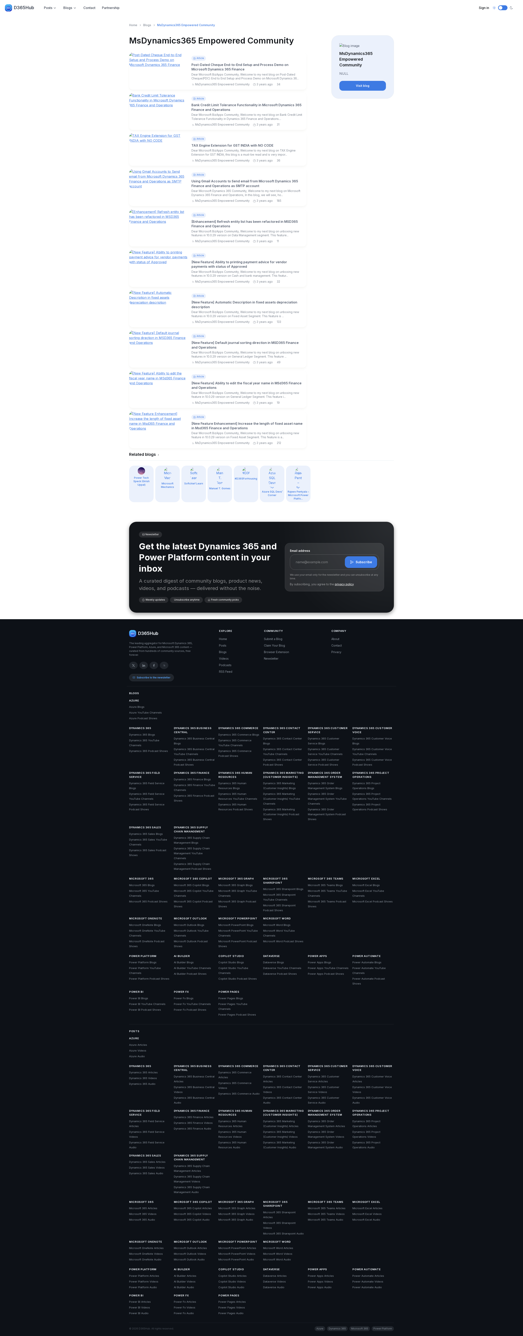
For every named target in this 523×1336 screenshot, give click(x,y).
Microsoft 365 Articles (143, 1208)
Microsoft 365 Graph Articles (236, 1208)
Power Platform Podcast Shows (149, 978)
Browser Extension (276, 652)
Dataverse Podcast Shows (280, 973)
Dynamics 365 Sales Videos (147, 1167)
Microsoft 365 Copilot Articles (193, 1208)
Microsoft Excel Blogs (366, 885)
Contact (89, 8)
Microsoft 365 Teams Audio (325, 1219)
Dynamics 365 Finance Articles (193, 1117)
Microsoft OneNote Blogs (145, 925)
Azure (134, 700)
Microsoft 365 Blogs (142, 885)
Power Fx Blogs (183, 998)
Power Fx (181, 991)
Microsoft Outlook (190, 918)
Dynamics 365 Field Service (144, 774)
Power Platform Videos (143, 1281)
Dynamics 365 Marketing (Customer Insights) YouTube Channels (281, 798)
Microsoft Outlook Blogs (189, 925)
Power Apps (317, 956)
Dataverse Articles (275, 1275)
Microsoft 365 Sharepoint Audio (283, 1233)
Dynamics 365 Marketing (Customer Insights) (283, 774)
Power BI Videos (139, 1307)
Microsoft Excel (366, 878)
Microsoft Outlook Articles (190, 1248)
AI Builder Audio (184, 1287)
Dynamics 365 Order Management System (325, 774)
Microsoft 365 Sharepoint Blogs (283, 889)
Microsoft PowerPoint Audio (236, 1259)
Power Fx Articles (185, 1301)
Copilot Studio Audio (231, 1287)
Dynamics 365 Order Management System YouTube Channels (327, 798)
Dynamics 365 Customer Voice (372, 730)
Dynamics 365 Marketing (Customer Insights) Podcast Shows (281, 814)
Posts (48, 8)
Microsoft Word (277, 918)
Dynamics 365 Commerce (238, 728)
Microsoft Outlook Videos (190, 1253)
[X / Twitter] (133, 665)
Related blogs (143, 454)
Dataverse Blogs (273, 962)
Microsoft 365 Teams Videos (326, 1214)
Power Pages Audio (231, 1313)
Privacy (336, 652)
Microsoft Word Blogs (277, 925)
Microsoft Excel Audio (366, 1219)
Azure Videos (137, 1050)
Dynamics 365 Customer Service (328, 730)
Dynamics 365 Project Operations (370, 774)
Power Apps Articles (321, 1275)
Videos (224, 658)
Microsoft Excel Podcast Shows (372, 901)
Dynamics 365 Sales (145, 827)
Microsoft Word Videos (277, 1253)
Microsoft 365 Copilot (193, 878)
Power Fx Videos (184, 1307)
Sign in (484, 8)
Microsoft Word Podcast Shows (283, 941)
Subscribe (364, 562)
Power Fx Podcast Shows (190, 1009)
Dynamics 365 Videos (143, 1078)
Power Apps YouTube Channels (328, 968)
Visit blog (362, 85)
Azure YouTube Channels (145, 712)
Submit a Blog (273, 639)
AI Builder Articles (185, 1275)
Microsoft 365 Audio (142, 1219)
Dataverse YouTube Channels (282, 968)
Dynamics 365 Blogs (142, 734)
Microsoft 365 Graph (236, 878)
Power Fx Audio (184, 1313)
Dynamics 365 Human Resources (235, 774)
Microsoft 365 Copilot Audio (192, 1219)
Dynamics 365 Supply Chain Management (191, 829)
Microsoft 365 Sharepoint (275, 880)
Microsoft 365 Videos (142, 1214)
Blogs (67, 8)
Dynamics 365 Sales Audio (146, 1173)
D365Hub (24, 7)
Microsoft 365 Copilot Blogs (191, 885)
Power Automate (366, 956)
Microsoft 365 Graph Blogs (235, 885)
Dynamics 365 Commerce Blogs (238, 734)
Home (133, 25)
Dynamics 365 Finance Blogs (192, 779)
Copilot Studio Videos (232, 1281)
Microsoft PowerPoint (237, 918)
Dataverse (271, 956)
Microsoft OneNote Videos (146, 1253)
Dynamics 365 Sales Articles (147, 1161)
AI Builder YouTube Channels (192, 968)
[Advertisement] (362, 127)
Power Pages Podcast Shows (237, 1014)
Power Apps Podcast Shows (326, 973)
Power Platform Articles (144, 1275)
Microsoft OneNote (145, 918)
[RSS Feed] (164, 665)
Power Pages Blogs (230, 998)
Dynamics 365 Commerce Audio (239, 1093)
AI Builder (182, 956)
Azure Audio (137, 1056)
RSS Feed (225, 671)
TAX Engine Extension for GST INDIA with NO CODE (232, 145)
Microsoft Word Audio (277, 1259)
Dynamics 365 (140, 728)
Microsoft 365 (141, 878)
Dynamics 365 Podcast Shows (148, 751)
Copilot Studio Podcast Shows (237, 978)
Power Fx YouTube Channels (192, 1004)
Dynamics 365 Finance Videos (193, 1122)
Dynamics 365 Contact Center (282, 730)
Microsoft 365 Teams (325, 878)
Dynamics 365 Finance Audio (192, 1128)
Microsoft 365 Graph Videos (236, 1214)
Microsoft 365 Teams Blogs (325, 885)
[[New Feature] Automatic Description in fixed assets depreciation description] (158, 297)
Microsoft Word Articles (278, 1248)
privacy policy (344, 584)
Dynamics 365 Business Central (193, 730)
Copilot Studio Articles (232, 1275)
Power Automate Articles (368, 1275)
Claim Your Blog (274, 645)
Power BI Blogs (138, 998)
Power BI (136, 991)
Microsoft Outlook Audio (189, 1259)
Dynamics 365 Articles (143, 1072)
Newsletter (271, 658)
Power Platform (142, 956)
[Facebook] (154, 665)
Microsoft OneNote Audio (145, 1259)
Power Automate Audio (367, 1287)
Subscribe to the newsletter (153, 677)
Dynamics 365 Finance (192, 772)
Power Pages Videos (231, 1307)
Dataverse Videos (274, 1281)
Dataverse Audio (273, 1287)
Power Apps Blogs (319, 962)
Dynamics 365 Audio (142, 1083)
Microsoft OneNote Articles (146, 1248)
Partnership (111, 8)
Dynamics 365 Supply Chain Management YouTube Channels (192, 853)
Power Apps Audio (320, 1287)
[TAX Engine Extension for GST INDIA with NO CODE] (158, 138)
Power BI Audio (139, 1313)
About (335, 639)
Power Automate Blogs (366, 962)
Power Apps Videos (320, 1281)
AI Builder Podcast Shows (190, 973)
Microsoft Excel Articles (367, 1208)
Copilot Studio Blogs (231, 962)
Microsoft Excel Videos (367, 1214)
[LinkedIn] (143, 665)
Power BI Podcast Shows (145, 1009)
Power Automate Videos (367, 1281)
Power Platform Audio (143, 1287)
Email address (300, 550)
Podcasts (225, 665)
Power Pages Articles (232, 1301)
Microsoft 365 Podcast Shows (148, 901)
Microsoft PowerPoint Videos (236, 1253)
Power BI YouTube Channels (147, 1004)
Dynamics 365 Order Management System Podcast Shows (327, 814)
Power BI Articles (140, 1301)
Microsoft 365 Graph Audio (235, 1219)
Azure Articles (138, 1044)
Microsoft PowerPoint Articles (237, 1248)
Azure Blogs (136, 706)
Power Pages (228, 991)
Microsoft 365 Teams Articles (326, 1208)
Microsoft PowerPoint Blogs (236, 925)
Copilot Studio (231, 956)
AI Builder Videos (185, 1281)
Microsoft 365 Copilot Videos (192, 1214)
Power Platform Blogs (142, 962)
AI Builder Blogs (184, 962)
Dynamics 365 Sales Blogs (146, 833)
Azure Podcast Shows (143, 718)
